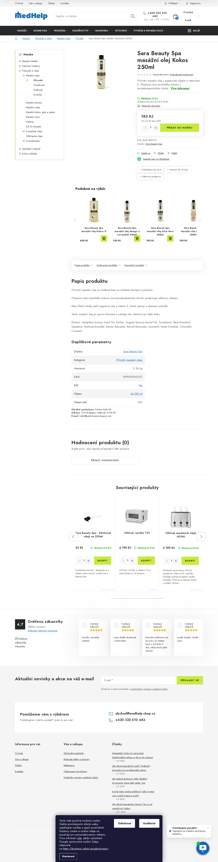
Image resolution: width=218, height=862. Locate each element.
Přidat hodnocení (105, 460)
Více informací (180, 88)
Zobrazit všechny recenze (42, 630)
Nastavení (68, 856)
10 (157, 598)
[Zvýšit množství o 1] (156, 128)
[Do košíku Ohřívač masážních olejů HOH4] (190, 561)
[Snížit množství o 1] (145, 128)
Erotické (38, 94)
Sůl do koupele (33, 126)
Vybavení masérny (31, 66)
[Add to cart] (104, 238)
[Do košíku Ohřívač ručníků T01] (146, 560)
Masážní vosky (33, 107)
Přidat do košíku (180, 127)
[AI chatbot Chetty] (203, 848)
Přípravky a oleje (30, 70)
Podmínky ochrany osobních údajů (81, 777)
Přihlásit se (190, 680)
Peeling (30, 121)
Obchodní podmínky (74, 753)
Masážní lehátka (30, 61)
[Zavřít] (208, 828)
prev (73, 537)
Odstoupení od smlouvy (75, 771)
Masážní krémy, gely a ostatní (40, 112)
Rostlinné (38, 89)
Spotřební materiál (31, 148)
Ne (140, 385)
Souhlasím (149, 823)
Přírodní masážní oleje (129, 360)
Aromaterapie (33, 140)
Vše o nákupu (35, 3)
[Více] (194, 30)
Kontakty (65, 3)
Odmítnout (124, 823)
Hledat (132, 16)
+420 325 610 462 (157, 14)
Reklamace (69, 765)
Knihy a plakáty (29, 153)
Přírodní (38, 80)
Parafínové (39, 85)
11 (162, 598)
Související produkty (134, 265)
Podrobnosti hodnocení (181, 74)
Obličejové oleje (34, 136)
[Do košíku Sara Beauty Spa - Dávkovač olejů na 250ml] (102, 560)
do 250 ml (137, 394)
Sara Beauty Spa (154, 144)
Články (51, 3)
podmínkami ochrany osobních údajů (149, 689)
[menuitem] (23, 30)
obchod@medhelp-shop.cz (135, 713)
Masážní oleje (33, 75)
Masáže (28, 54)
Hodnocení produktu (107, 265)
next (201, 537)
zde (79, 838)
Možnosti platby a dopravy (77, 759)
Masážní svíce (33, 117)
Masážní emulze (34, 102)
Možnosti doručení (151, 105)
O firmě (19, 3)
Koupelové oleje (34, 131)
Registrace (195, 3)
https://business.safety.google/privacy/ (85, 849)
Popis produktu (82, 265)
